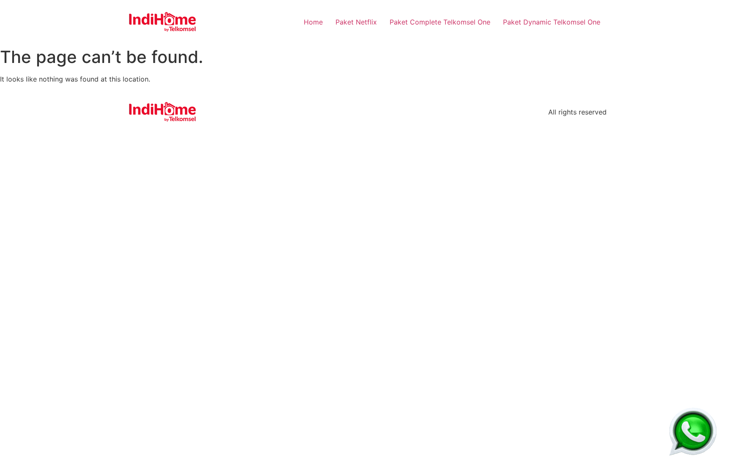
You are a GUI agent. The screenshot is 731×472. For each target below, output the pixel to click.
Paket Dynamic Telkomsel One (551, 22)
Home (313, 22)
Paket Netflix (356, 22)
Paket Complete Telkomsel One (440, 22)
